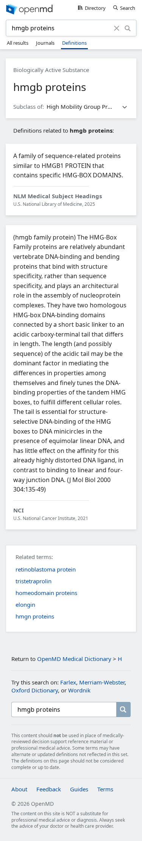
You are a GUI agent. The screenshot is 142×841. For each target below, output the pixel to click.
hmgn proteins (35, 616)
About (19, 789)
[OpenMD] (71, 8)
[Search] (128, 28)
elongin (25, 604)
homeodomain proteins (46, 593)
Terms (105, 789)
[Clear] (117, 28)
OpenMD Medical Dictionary (74, 658)
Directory (95, 8)
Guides (79, 789)
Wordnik (79, 690)
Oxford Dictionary (34, 690)
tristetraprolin (33, 581)
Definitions (74, 42)
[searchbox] (63, 709)
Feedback (48, 789)
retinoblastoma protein (46, 569)
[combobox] (61, 28)
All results (17, 42)
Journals (45, 42)
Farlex (68, 682)
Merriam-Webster (102, 682)
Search (127, 8)
